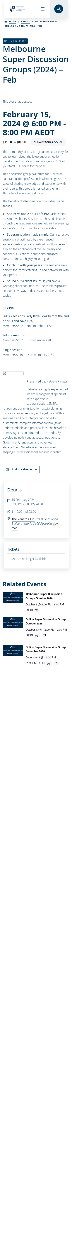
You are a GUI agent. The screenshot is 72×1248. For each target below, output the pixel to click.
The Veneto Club (23, 519)
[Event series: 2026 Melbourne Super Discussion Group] (36, 610)
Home (12, 21)
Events (25, 21)
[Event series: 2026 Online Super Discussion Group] (44, 635)
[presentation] (13, 597)
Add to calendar (22, 469)
